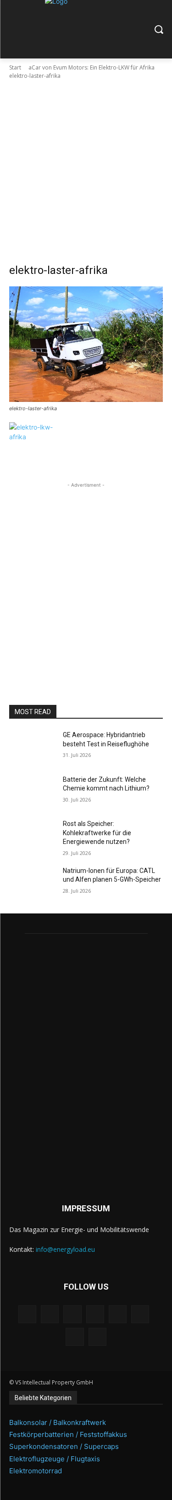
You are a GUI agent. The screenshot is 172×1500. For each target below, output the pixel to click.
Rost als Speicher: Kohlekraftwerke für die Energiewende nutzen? (97, 832)
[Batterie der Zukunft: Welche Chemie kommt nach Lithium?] (32, 791)
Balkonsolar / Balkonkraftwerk (57, 1422)
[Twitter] (74, 1337)
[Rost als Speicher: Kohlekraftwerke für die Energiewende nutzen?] (32, 836)
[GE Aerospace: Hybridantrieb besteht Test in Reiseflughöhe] (32, 747)
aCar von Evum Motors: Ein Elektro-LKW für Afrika (91, 67)
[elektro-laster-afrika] (86, 344)
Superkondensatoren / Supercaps (64, 1446)
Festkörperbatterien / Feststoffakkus (68, 1434)
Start (15, 67)
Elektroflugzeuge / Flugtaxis (54, 1458)
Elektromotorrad (35, 1470)
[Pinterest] (95, 1314)
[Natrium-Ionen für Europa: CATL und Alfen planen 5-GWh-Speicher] (32, 882)
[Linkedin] (72, 1314)
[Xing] (97, 1337)
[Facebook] (27, 1314)
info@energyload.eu (65, 1249)
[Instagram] (50, 1314)
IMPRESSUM (86, 1208)
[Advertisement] (86, 171)
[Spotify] (118, 1314)
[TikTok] (140, 1314)
